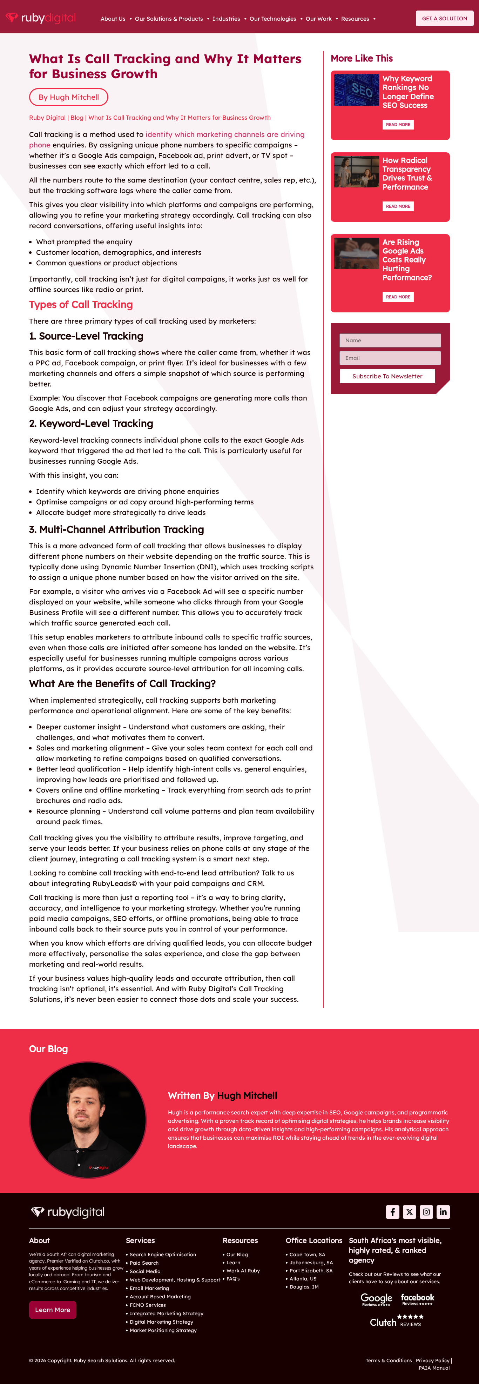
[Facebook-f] (392, 1212)
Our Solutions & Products (169, 18)
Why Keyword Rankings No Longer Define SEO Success (408, 92)
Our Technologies (273, 18)
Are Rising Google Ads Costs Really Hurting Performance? (407, 259)
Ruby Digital (47, 117)
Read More (398, 124)
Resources (355, 18)
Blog (76, 117)
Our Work (319, 18)
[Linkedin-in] (443, 1212)
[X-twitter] (409, 1212)
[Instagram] (426, 1212)
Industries (226, 18)
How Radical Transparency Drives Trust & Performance (407, 173)
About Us (113, 18)
